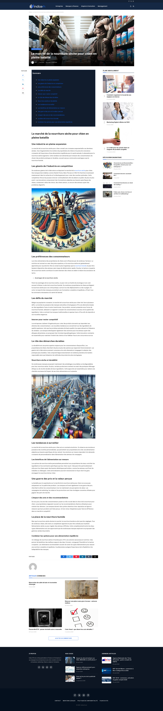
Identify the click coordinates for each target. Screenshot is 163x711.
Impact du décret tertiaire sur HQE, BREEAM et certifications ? (86, 659)
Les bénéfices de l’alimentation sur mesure (51, 108)
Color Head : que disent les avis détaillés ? (79, 629)
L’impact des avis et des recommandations (51, 115)
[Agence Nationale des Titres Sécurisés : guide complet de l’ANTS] (106, 660)
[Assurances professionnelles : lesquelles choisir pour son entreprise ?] (107, 165)
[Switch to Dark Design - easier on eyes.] (131, 6)
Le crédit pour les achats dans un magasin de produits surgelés (118, 148)
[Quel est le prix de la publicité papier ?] (70, 678)
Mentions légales (69, 700)
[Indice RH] (37, 6)
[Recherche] (133, 6)
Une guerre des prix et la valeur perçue (50, 111)
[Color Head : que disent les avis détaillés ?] (81, 617)
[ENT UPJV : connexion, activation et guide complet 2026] (106, 680)
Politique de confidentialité (88, 700)
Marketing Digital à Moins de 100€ (118, 122)
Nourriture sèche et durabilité (47, 101)
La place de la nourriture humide (48, 118)
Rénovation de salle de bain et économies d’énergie (43, 583)
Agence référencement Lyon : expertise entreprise (85, 668)
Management (102, 6)
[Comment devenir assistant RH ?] (107, 176)
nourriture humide (80, 266)
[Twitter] (23, 79)
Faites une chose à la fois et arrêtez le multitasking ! (123, 193)
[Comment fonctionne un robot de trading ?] (107, 185)
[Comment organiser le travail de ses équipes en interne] (118, 84)
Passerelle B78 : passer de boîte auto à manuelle (45, 629)
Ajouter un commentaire (63, 638)
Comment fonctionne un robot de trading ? (123, 183)
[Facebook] (23, 75)
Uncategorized (36, 49)
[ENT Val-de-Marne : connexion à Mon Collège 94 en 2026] (106, 671)
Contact (58, 700)
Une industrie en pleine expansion (48, 80)
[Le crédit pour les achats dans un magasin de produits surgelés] (118, 136)
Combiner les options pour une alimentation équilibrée (55, 122)
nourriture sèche (80, 170)
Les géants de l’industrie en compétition (50, 83)
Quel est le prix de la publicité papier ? (85, 677)
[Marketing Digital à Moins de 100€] (118, 111)
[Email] (23, 92)
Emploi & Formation (88, 6)
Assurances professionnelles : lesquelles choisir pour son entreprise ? (123, 164)
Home (30, 12)
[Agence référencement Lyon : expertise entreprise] (70, 669)
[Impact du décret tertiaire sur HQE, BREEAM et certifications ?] (70, 660)
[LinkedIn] (23, 84)
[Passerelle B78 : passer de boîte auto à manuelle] (45, 617)
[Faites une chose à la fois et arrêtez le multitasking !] (107, 194)
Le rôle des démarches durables (48, 97)
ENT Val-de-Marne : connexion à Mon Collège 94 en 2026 (123, 669)
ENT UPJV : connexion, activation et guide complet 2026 (123, 678)
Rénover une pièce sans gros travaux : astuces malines (81, 602)
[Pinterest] (23, 88)
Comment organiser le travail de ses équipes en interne (119, 96)
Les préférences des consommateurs (49, 87)
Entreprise (59, 6)
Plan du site (104, 700)
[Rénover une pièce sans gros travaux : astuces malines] (81, 589)
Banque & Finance (72, 6)
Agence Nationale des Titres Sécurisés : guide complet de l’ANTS (122, 660)
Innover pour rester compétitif (47, 94)
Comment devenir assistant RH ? (122, 174)
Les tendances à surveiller (46, 104)
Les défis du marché (44, 90)
